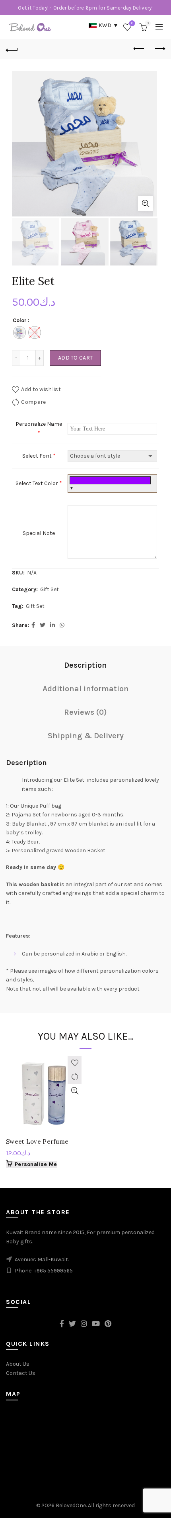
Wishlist (132, 23)
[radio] (19, 332)
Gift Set (49, 589)
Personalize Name (39, 428)
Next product (159, 49)
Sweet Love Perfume (37, 1141)
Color (20, 320)
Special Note (39, 533)
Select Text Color (39, 483)
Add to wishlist (41, 389)
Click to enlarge (145, 203)
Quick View (75, 1091)
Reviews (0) (85, 712)
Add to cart (75, 357)
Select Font (39, 455)
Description (85, 665)
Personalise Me (36, 1164)
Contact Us (20, 1373)
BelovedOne (71, 1505)
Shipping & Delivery (86, 735)
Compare (33, 402)
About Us (17, 1364)
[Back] (12, 49)
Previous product (139, 49)
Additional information (86, 688)
